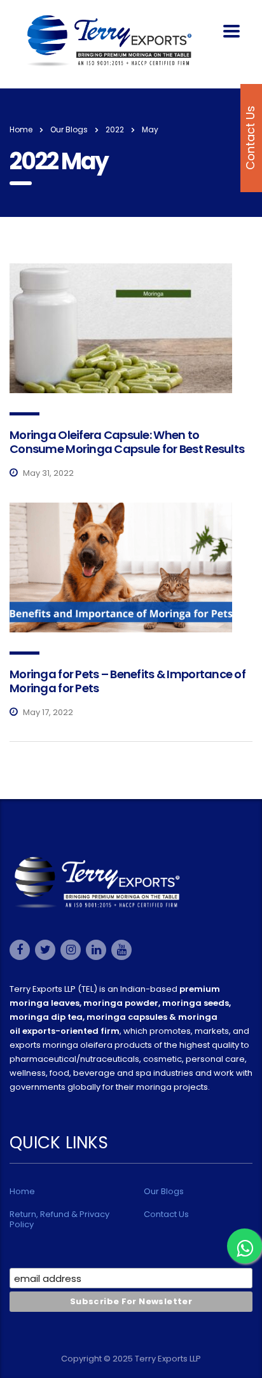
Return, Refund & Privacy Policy (59, 1219)
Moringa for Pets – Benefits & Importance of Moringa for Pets (127, 681)
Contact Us (166, 1214)
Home (21, 129)
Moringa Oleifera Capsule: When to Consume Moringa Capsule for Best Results (127, 442)
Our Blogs (164, 1192)
